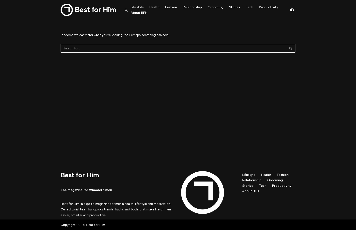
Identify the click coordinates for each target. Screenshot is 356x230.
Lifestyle (137, 7)
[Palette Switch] (292, 10)
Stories (234, 7)
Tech (249, 7)
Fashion (171, 7)
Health (154, 7)
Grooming (215, 7)
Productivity (268, 7)
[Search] (126, 10)
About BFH (139, 13)
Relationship (192, 7)
